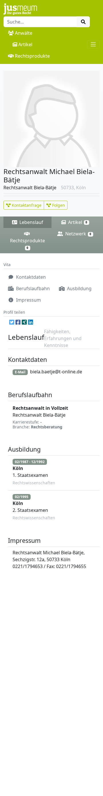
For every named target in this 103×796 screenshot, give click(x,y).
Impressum (28, 300)
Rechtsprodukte (32, 56)
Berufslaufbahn (32, 288)
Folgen (58, 205)
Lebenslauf (30, 222)
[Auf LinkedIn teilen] (30, 322)
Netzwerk (77, 234)
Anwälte (23, 33)
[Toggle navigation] (93, 44)
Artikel (25, 44)
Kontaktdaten (30, 277)
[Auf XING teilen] (24, 322)
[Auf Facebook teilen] (18, 322)
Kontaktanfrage (26, 205)
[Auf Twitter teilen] (11, 322)
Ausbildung (79, 288)
